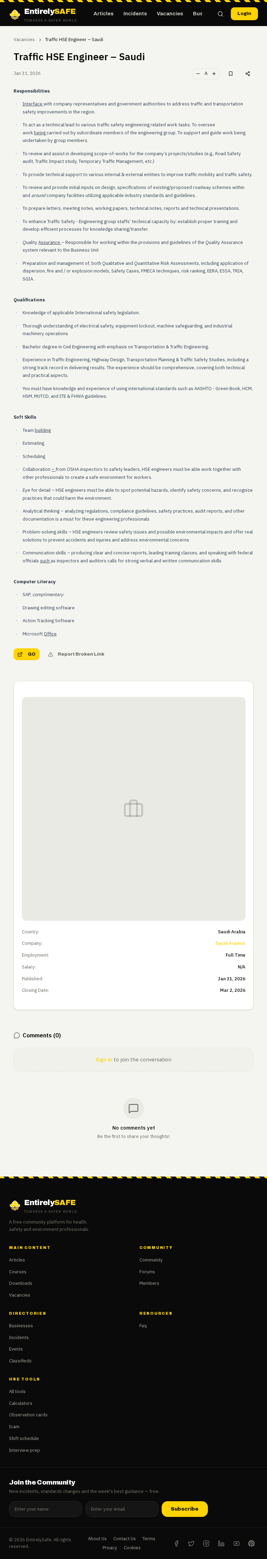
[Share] (247, 74)
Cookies (132, 1548)
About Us (97, 1539)
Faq (143, 1326)
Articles (104, 13)
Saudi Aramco (230, 943)
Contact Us (124, 1539)
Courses (17, 1272)
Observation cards (28, 1415)
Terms (149, 1539)
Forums (147, 1272)
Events (16, 1349)
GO (31, 654)
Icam (14, 1427)
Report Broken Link (81, 654)
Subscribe (185, 1509)
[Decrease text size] (198, 74)
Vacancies (170, 13)
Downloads (20, 1283)
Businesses (21, 1326)
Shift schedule (24, 1438)
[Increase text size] (214, 74)
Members (149, 1283)
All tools (17, 1391)
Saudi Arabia (231, 932)
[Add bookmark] (231, 74)
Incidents (135, 13)
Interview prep (24, 1450)
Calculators (20, 1403)
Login (244, 13)
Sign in (104, 1059)
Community (151, 1260)
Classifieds (20, 1361)
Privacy (110, 1548)
